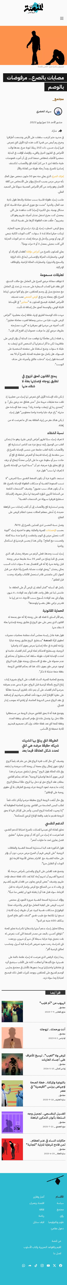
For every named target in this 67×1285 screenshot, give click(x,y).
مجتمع (59, 98)
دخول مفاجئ (57, 1228)
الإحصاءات (51, 530)
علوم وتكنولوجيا (56, 1222)
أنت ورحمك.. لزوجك (55, 1029)
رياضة (41, 1216)
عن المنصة (56, 1241)
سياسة (60, 1203)
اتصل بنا (57, 1253)
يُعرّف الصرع (58, 176)
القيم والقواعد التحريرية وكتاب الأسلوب (42, 1247)
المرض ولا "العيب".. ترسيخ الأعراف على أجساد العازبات (39, 1055)
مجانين (24, 302)
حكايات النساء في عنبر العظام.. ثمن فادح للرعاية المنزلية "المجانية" (34, 1140)
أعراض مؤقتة (33, 252)
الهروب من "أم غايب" (54, 1003)
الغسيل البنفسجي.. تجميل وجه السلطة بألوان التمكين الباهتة (35, 1113)
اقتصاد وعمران (36, 1203)
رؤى (62, 1216)
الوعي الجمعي (31, 297)
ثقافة (41, 1209)
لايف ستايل (38, 1222)
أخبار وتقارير (38, 1197)
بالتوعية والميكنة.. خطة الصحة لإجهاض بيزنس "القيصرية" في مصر (34, 1082)
